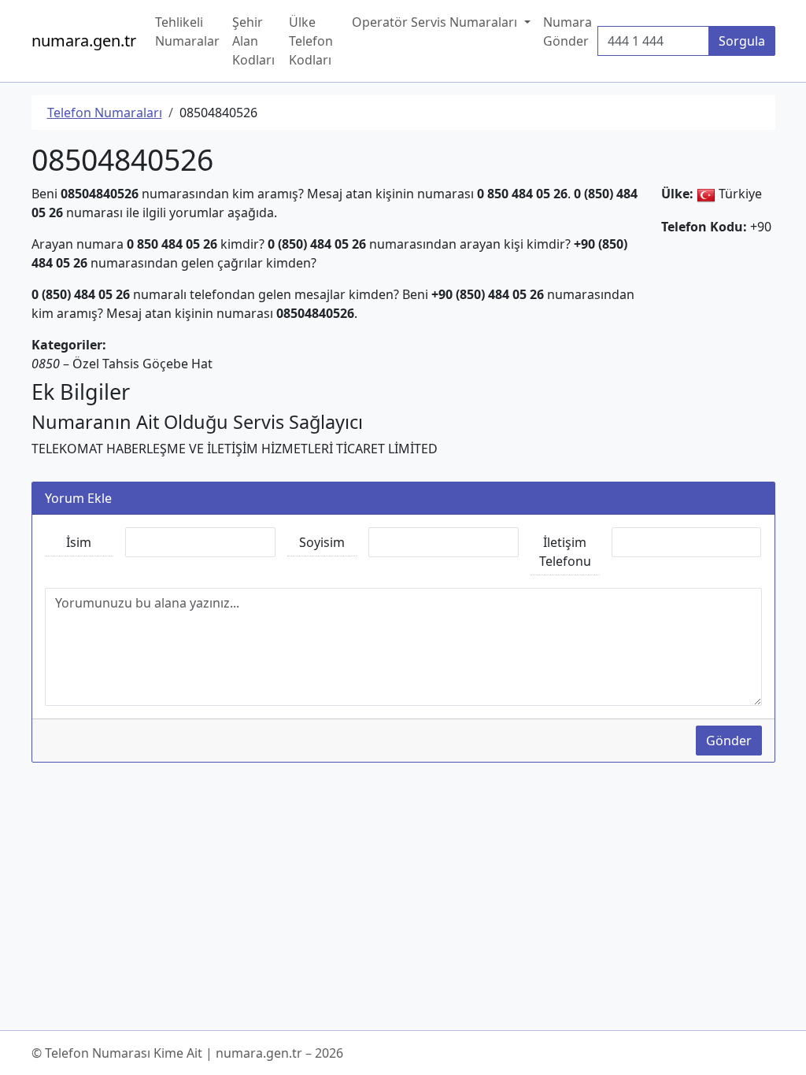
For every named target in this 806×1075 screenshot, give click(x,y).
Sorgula (742, 41)
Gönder (729, 740)
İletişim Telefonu (565, 552)
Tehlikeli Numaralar (187, 31)
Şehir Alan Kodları (253, 40)
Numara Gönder (567, 31)
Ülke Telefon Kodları (311, 40)
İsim (78, 542)
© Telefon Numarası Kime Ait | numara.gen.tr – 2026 (187, 1053)
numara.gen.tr (83, 40)
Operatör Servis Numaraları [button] (436, 22)
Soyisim (322, 542)
